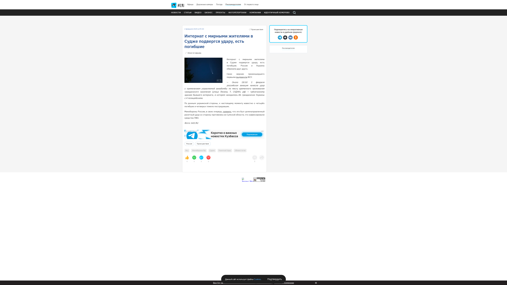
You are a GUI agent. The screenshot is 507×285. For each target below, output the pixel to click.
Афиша (190, 4)
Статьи (187, 12)
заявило (227, 111)
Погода (219, 4)
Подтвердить (274, 279)
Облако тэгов (240, 150)
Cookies (257, 279)
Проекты (220, 12)
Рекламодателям (233, 4)
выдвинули (241, 77)
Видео (198, 12)
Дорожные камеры (204, 4)
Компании (255, 12)
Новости (176, 12)
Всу (187, 150)
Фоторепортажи (237, 12)
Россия (189, 144)
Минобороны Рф (199, 150)
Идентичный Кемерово (277, 12)
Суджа (212, 150)
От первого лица (251, 4)
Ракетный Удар (225, 150)
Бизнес (209, 12)
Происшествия (203, 144)
